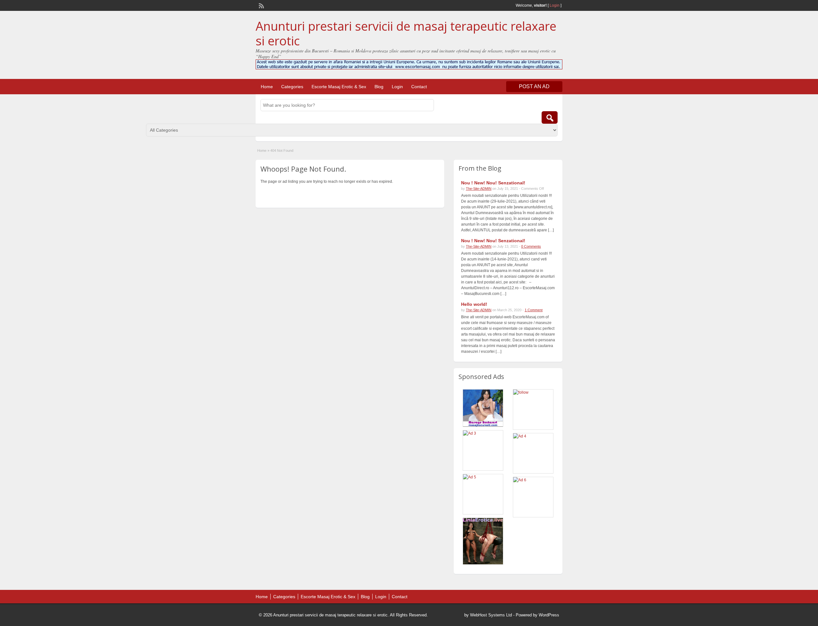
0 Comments (531, 246)
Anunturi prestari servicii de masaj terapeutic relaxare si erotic (406, 33)
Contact (419, 86)
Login (554, 5)
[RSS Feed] (260, 5)
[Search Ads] (550, 117)
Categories (292, 86)
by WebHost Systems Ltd (488, 615)
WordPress (549, 615)
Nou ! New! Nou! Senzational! (493, 182)
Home (267, 86)
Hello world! (474, 304)
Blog (378, 86)
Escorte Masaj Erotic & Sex (339, 86)
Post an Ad (534, 86)
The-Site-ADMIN (478, 188)
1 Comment (534, 310)
